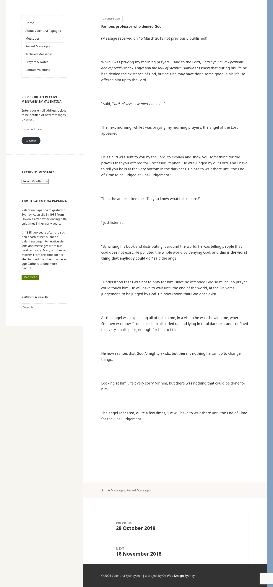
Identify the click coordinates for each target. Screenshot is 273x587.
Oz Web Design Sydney (178, 576)
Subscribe (31, 140)
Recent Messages (37, 46)
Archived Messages (39, 54)
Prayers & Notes (36, 62)
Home (29, 23)
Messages (32, 38)
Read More (30, 277)
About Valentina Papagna (43, 31)
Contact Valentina (37, 70)
